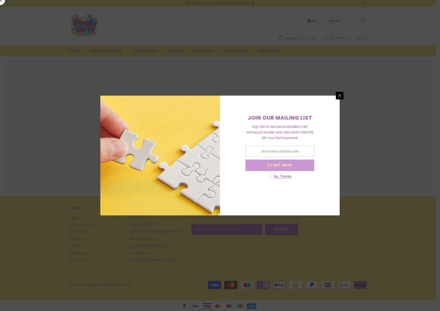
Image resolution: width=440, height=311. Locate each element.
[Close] (339, 95)
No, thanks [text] (283, 176)
